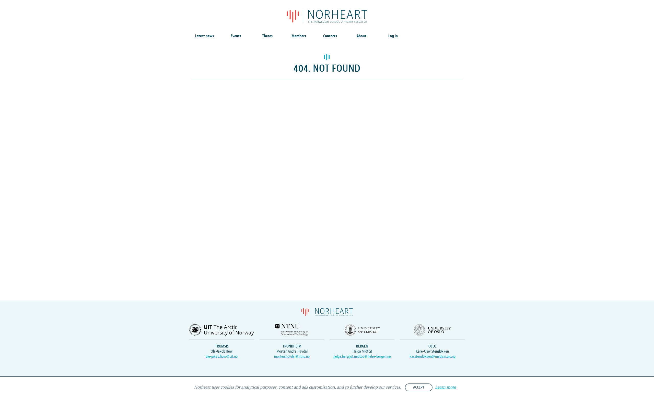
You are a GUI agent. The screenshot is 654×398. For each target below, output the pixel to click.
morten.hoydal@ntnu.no (292, 356)
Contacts (330, 36)
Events (236, 36)
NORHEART (327, 16)
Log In (393, 36)
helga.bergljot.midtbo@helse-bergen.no (362, 356)
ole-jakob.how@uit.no (222, 356)
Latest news (204, 36)
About (361, 36)
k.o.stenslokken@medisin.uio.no (433, 356)
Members (298, 36)
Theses (267, 36)
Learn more (445, 387)
